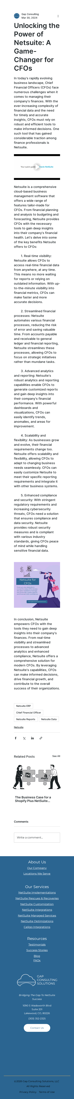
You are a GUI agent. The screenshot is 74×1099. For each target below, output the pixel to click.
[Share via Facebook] (15, 738)
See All (56, 756)
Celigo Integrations (37, 927)
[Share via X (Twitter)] (24, 738)
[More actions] (58, 16)
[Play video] (37, 167)
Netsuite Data (49, 719)
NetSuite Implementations (37, 892)
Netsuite (18, 727)
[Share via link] (41, 738)
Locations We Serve (36, 873)
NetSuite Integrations (37, 909)
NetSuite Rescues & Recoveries (37, 898)
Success (32, 950)
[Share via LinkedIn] (32, 738)
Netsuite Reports (25, 719)
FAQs (36, 960)
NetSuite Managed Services (37, 915)
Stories (43, 950)
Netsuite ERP (23, 705)
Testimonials (37, 944)
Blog (37, 956)
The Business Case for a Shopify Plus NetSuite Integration (33, 799)
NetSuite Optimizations (37, 921)
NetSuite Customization (37, 904)
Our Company (37, 868)
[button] (37, 1028)
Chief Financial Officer (28, 712)
